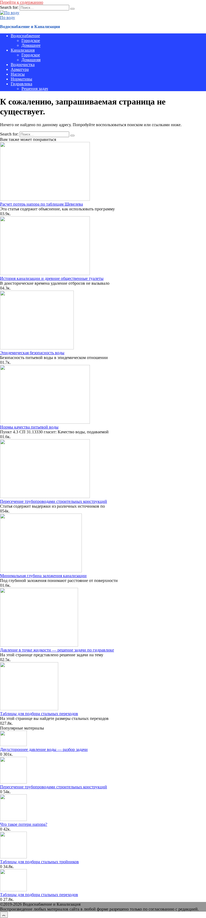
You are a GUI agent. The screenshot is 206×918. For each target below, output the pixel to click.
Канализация (23, 50)
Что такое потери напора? (23, 824)
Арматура (20, 69)
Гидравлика (21, 84)
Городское (30, 40)
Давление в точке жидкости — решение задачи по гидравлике (57, 650)
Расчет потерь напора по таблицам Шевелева (41, 204)
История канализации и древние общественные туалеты (52, 278)
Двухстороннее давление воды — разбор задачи (44, 749)
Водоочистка (23, 64)
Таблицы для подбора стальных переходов (39, 713)
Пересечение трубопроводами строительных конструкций (53, 501)
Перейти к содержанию (21, 2)
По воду (7, 17)
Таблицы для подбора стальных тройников (39, 861)
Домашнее (31, 45)
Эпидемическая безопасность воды (32, 352)
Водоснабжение (25, 35)
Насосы (18, 74)
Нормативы (21, 79)
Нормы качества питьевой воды (29, 427)
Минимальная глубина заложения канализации (43, 575)
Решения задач (34, 88)
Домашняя (31, 59)
